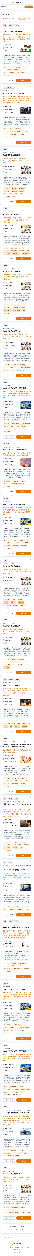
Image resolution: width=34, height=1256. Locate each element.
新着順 (28, 18)
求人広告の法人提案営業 (11, 155)
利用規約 (17, 1247)
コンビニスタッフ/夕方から (12, 32)
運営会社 (22, 1247)
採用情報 (27, 1247)
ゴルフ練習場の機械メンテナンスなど (16, 1113)
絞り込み (29, 7)
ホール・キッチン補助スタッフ (14, 685)
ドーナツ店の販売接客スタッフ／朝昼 (16, 928)
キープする (10, 80)
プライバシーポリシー (9, 1247)
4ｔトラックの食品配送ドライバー (15, 870)
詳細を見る (24, 80)
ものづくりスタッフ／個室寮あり (14, 388)
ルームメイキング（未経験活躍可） (15, 450)
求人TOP (3, 1238)
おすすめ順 (22, 18)
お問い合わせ (17, 1249)
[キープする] (30, 25)
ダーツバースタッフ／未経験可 (14, 93)
